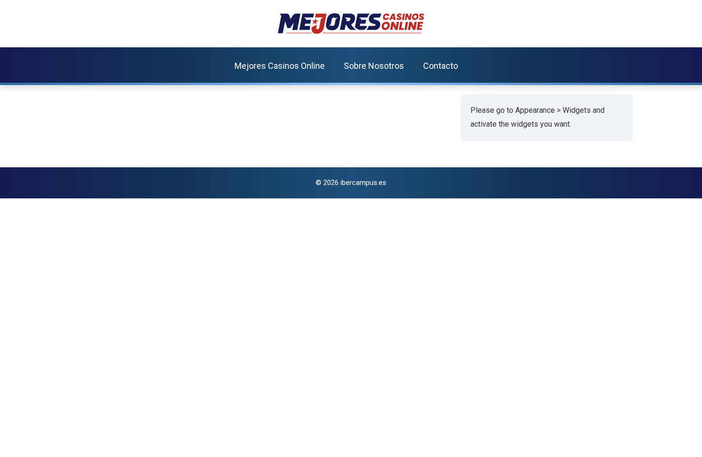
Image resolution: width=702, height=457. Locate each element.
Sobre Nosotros (374, 66)
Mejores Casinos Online (279, 66)
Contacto (440, 66)
